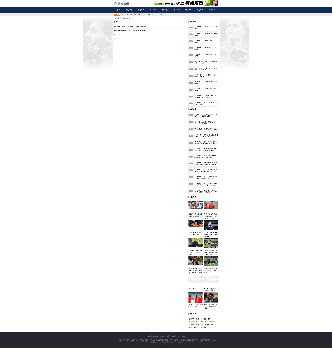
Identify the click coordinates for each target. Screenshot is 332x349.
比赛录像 (212, 321)
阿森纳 (195, 327)
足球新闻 (153, 10)
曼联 (190, 327)
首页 (118, 10)
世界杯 (148, 14)
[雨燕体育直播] (123, 3)
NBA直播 (161, 336)
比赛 (197, 319)
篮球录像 (188, 10)
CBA (157, 14)
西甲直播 (174, 336)
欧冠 (153, 14)
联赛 (210, 327)
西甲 (127, 14)
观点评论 (191, 324)
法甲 (139, 14)
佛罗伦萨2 (117, 39)
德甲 (135, 14)
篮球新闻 (165, 10)
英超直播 (167, 336)
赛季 (212, 324)
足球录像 (176, 10)
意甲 (131, 14)
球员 (202, 321)
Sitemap (166, 344)
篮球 (202, 324)
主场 (201, 327)
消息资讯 (191, 319)
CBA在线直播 (181, 336)
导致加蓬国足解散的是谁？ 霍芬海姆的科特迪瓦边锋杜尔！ (130, 30)
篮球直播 (141, 10)
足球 (205, 319)
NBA (161, 14)
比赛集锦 (191, 321)
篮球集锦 (212, 10)
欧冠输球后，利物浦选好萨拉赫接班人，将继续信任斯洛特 (130, 26)
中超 (143, 14)
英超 (122, 14)
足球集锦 (200, 10)
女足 (205, 327)
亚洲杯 (207, 324)
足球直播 (129, 10)
